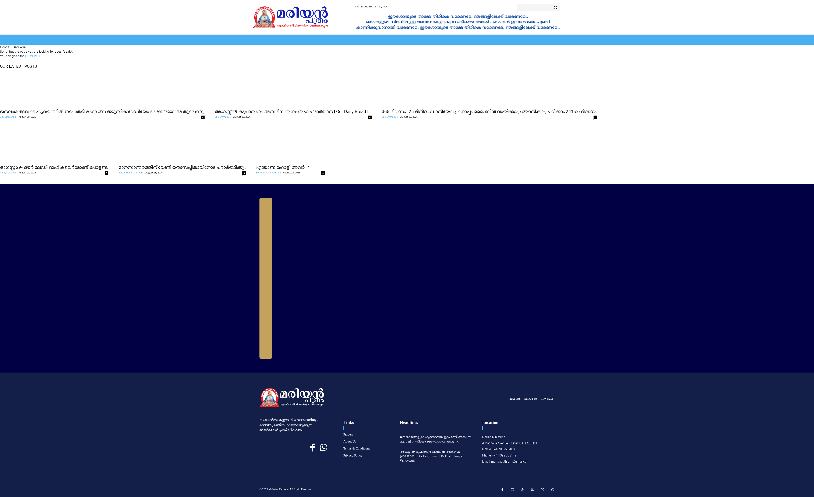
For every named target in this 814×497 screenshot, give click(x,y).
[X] (543, 490)
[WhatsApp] (323, 448)
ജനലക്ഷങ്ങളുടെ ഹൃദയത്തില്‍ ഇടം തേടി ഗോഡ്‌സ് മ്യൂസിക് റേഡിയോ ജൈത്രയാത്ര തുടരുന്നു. (102, 111)
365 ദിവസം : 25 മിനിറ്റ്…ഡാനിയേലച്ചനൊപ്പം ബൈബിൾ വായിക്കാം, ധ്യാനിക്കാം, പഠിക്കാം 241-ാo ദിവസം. (489, 111)
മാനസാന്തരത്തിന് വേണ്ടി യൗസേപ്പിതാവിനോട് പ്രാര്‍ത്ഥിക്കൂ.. (182, 167)
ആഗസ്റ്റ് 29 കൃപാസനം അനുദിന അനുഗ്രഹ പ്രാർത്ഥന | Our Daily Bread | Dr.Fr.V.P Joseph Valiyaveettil (431, 456)
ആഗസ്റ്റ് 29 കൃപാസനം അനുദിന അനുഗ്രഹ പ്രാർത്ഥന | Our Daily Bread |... (293, 111)
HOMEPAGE (33, 56)
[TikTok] (523, 490)
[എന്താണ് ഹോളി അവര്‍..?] (290, 145)
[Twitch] (533, 490)
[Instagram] (513, 490)
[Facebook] (312, 448)
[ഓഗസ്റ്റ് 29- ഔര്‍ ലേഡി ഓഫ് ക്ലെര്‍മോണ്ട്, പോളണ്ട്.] (54, 145)
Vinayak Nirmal (8, 172)
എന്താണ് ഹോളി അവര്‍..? (282, 167)
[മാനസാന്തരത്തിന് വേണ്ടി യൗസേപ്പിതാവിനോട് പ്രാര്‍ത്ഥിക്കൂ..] (182, 145)
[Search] (556, 7)
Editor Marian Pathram (130, 172)
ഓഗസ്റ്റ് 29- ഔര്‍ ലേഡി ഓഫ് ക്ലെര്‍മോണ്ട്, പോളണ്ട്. (54, 167)
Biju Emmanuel (8, 116)
